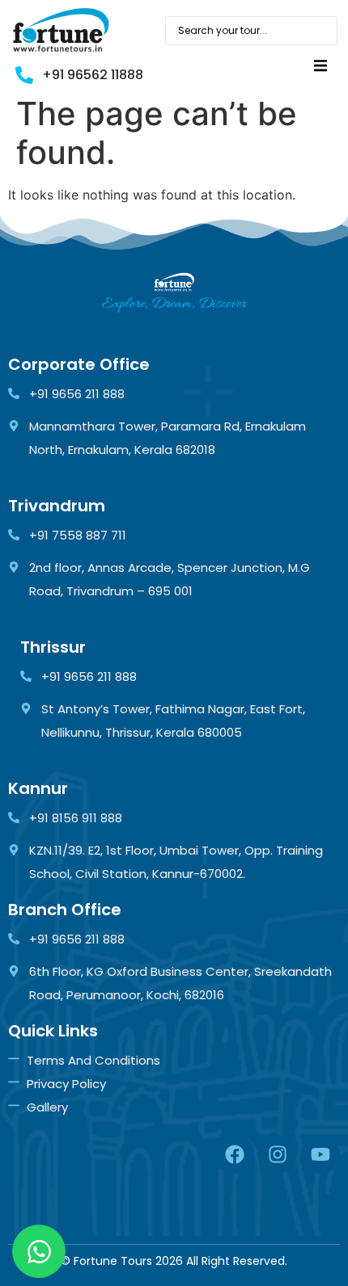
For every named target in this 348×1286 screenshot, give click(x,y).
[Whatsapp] (39, 1251)
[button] (320, 66)
